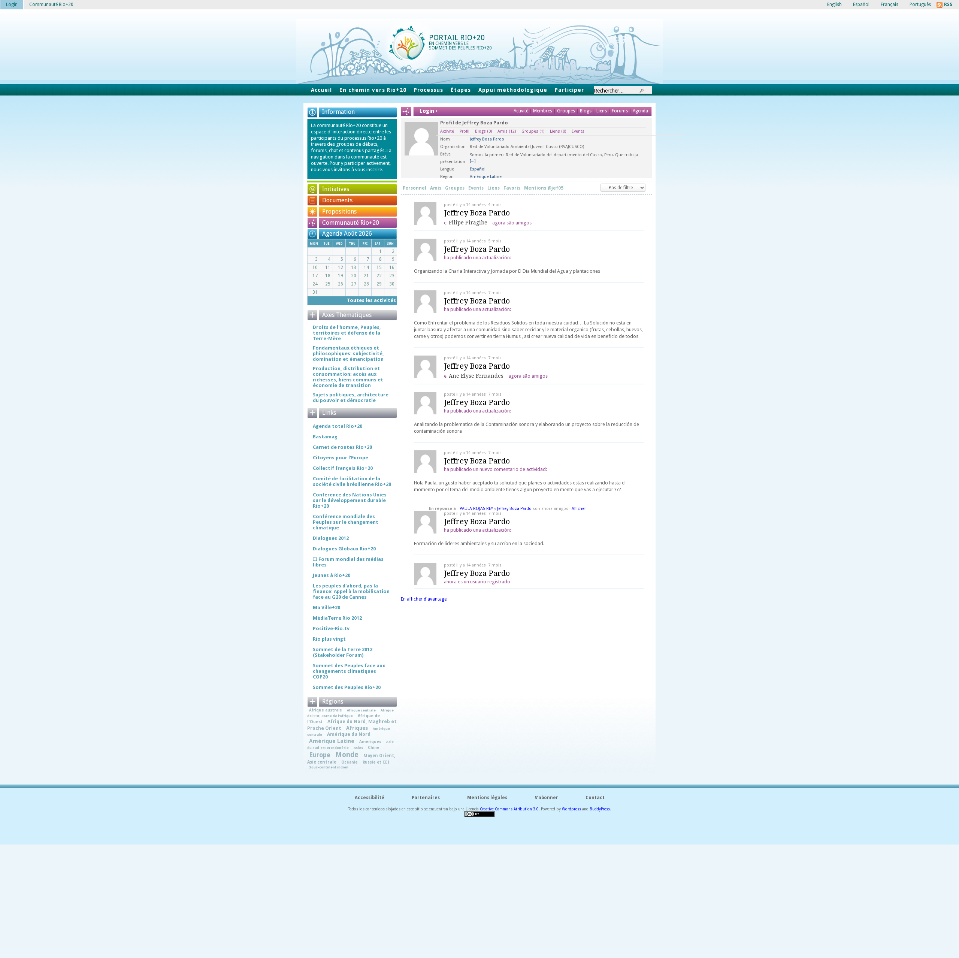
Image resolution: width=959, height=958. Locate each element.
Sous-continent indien (328, 767)
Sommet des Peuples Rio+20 (347, 687)
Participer (569, 90)
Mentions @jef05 (543, 188)
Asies (358, 748)
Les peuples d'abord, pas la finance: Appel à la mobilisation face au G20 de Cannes (351, 591)
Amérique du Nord (348, 734)
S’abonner (546, 797)
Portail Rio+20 (457, 37)
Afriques (357, 728)
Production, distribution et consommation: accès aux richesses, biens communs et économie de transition (348, 377)
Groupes (566, 111)
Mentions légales (487, 797)
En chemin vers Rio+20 (372, 90)
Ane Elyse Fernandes (476, 376)
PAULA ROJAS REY (476, 508)
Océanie (349, 762)
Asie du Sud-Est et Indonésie (350, 745)
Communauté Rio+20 (350, 222)
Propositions (339, 211)
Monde (347, 755)
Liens (602, 111)
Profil (464, 131)
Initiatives (335, 189)
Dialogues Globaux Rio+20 (344, 548)
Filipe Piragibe (468, 223)
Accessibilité (369, 797)
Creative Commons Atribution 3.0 (509, 809)
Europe (319, 755)
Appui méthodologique (512, 90)
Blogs (586, 111)
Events (578, 131)
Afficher (579, 508)
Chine (373, 747)
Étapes (461, 90)
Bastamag (325, 436)
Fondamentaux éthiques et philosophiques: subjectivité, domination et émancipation (348, 353)
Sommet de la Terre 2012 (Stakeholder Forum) (342, 652)
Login (12, 4)
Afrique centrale (361, 710)
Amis (506, 131)
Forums (620, 111)
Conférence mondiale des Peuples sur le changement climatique (345, 522)
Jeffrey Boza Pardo (477, 212)
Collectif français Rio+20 (343, 468)
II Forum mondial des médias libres (348, 562)
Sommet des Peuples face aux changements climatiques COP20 (349, 671)
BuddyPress (600, 809)
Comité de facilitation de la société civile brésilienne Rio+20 (352, 481)
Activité (521, 111)
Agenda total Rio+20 (337, 426)
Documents (337, 200)
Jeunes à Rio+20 (331, 575)
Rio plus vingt (329, 639)
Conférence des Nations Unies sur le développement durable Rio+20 (350, 500)
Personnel (414, 188)
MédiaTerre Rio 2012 (337, 618)
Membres (543, 111)
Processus (428, 90)
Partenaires (426, 797)
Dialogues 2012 (331, 538)
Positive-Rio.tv (331, 628)
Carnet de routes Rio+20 (342, 447)
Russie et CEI (376, 762)
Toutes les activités (371, 300)
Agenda (640, 111)
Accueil (321, 90)
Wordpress (571, 809)
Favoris (511, 188)
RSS (948, 4)
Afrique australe (325, 710)
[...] (473, 160)
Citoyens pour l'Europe (340, 457)
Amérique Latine (331, 741)
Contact (595, 797)
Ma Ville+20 (326, 607)
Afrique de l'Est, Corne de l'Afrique (350, 712)
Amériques (370, 741)
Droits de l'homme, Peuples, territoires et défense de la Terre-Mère (347, 332)
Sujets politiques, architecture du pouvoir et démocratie (350, 397)
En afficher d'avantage (424, 599)
